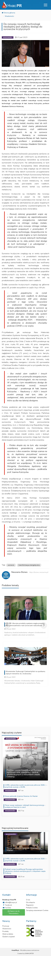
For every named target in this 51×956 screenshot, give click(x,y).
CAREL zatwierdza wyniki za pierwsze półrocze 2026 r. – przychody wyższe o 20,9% (26, 786)
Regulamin (30, 905)
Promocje (5, 926)
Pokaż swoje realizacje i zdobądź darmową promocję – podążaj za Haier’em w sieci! (25, 806)
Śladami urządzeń (8, 937)
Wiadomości (9, 16)
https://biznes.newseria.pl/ (38, 572)
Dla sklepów (30, 902)
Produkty (5, 931)
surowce (11, 565)
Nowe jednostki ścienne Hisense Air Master (21, 796)
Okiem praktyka (7, 934)
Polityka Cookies (32, 908)
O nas (28, 900)
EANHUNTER (29, 953)
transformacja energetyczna (29, 565)
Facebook (8, 905)
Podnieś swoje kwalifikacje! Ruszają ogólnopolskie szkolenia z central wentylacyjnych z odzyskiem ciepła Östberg (25, 871)
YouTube (8, 908)
